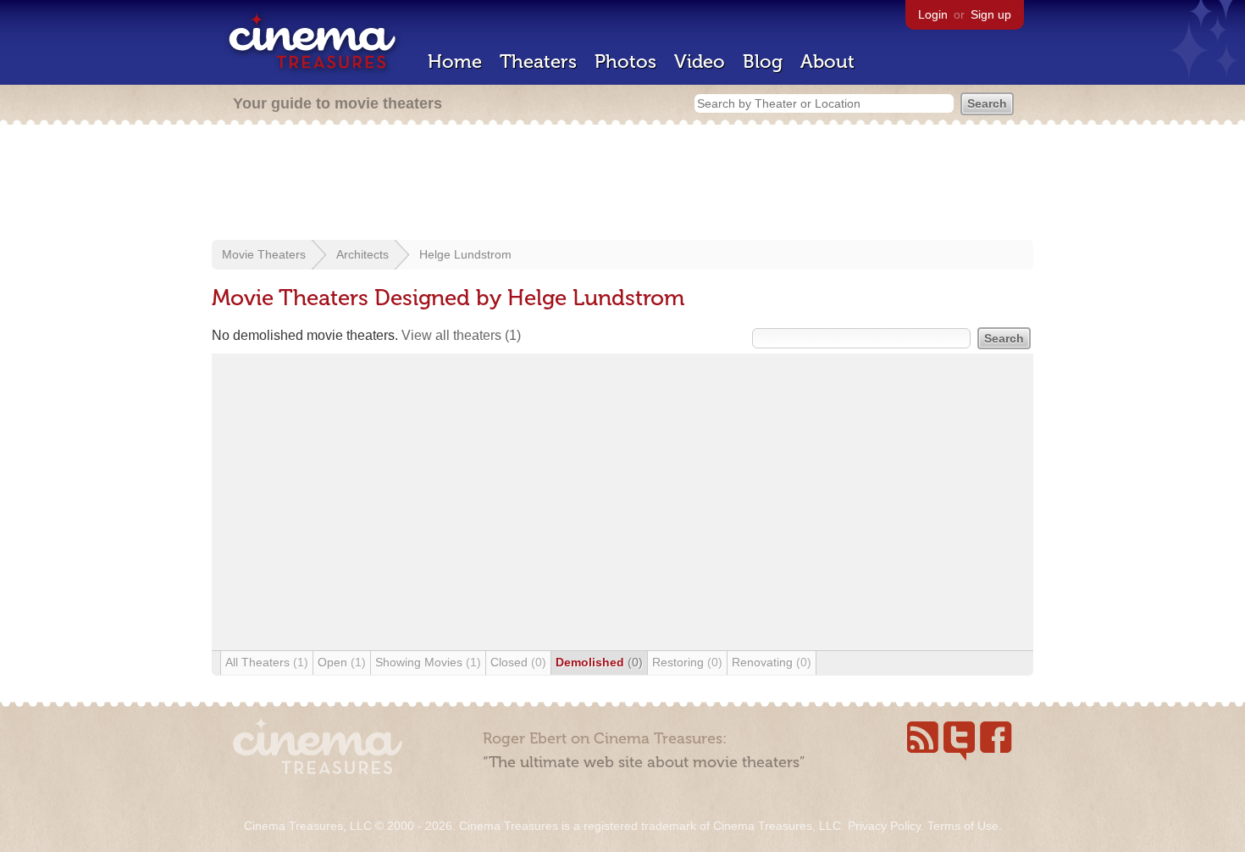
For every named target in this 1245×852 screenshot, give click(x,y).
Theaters (538, 61)
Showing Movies (428, 662)
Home (455, 61)
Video (699, 61)
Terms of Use (963, 826)
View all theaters (461, 335)
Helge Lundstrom (465, 254)
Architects (362, 254)
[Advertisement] (622, 184)
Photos (625, 61)
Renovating (771, 662)
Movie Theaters (264, 254)
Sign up (991, 14)
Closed (518, 662)
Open (342, 662)
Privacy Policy (884, 826)
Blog (763, 61)
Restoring (687, 662)
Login (933, 14)
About (827, 61)
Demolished (599, 662)
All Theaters (266, 662)
